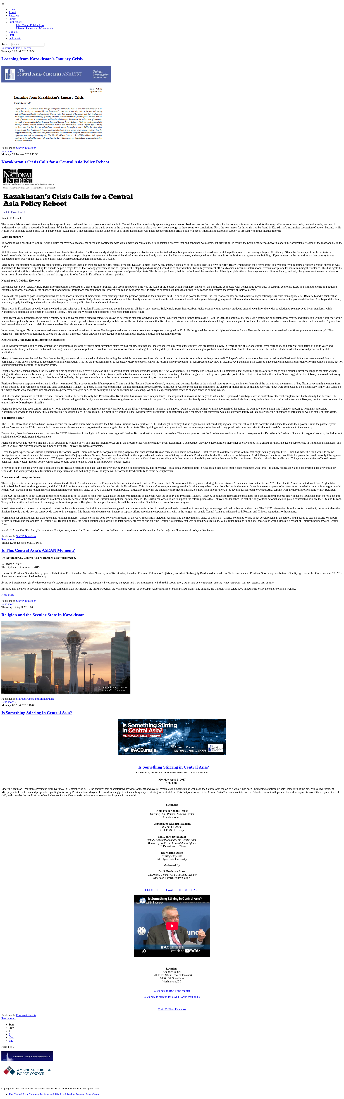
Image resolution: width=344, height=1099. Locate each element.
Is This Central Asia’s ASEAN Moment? (38, 550)
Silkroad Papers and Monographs (34, 28)
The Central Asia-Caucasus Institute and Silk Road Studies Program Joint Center (54, 1094)
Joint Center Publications (30, 25)
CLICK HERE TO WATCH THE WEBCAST (172, 890)
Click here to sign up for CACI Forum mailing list (172, 996)
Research (14, 15)
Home (12, 9)
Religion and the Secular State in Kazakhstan (43, 615)
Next (11, 1037)
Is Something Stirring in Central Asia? (36, 712)
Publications (15, 21)
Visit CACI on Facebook (172, 1009)
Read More (7, 594)
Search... (6, 44)
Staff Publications (26, 147)
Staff (11, 34)
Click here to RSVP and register (172, 990)
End (11, 1040)
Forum (12, 18)
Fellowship (15, 38)
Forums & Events (26, 1015)
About (12, 12)
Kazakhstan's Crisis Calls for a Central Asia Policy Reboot (55, 162)
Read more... (8, 151)
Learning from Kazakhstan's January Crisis (42, 58)
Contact (13, 31)
